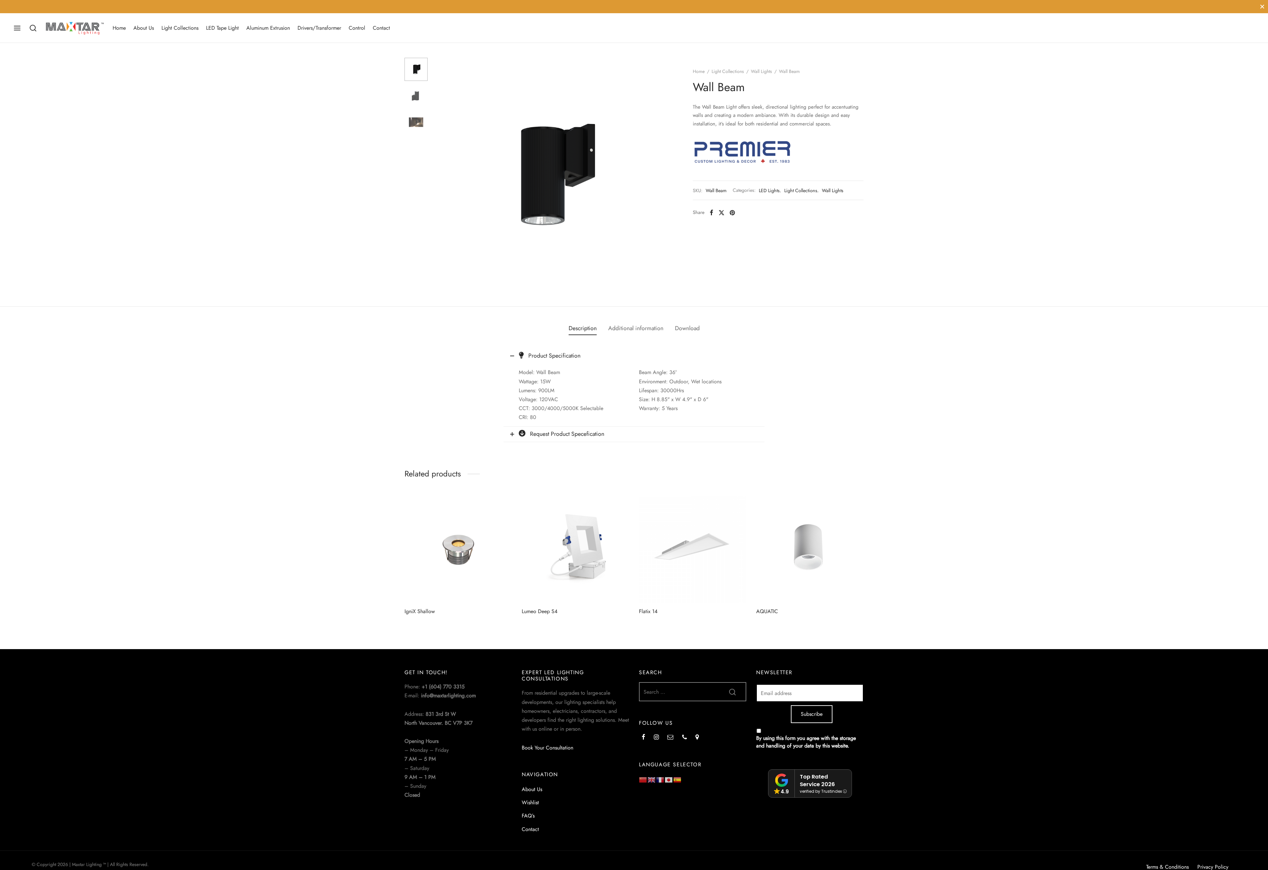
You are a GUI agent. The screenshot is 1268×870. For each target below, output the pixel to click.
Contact (381, 28)
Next (661, 174)
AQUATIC (767, 611)
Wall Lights (761, 71)
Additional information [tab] (635, 328)
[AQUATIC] (809, 549)
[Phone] (684, 738)
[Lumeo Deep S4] (575, 549)
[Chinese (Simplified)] (643, 779)
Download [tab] (687, 328)
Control (357, 28)
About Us (143, 28)
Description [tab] (583, 328)
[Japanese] (669, 779)
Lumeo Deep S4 (539, 611)
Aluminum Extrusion (268, 28)
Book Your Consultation (547, 747)
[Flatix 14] (692, 549)
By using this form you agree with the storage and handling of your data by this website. (806, 741)
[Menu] (17, 28)
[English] (652, 779)
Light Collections (179, 28)
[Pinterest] (732, 212)
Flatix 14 (648, 611)
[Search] (33, 28)
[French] (660, 779)
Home (119, 28)
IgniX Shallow (420, 611)
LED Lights (769, 190)
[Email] (670, 738)
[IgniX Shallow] (458, 549)
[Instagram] (656, 738)
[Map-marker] (697, 738)
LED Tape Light (222, 28)
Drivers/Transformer (319, 28)
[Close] (1262, 6)
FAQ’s (528, 815)
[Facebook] (711, 212)
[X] (721, 212)
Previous (440, 174)
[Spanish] (677, 779)
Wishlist (530, 802)
